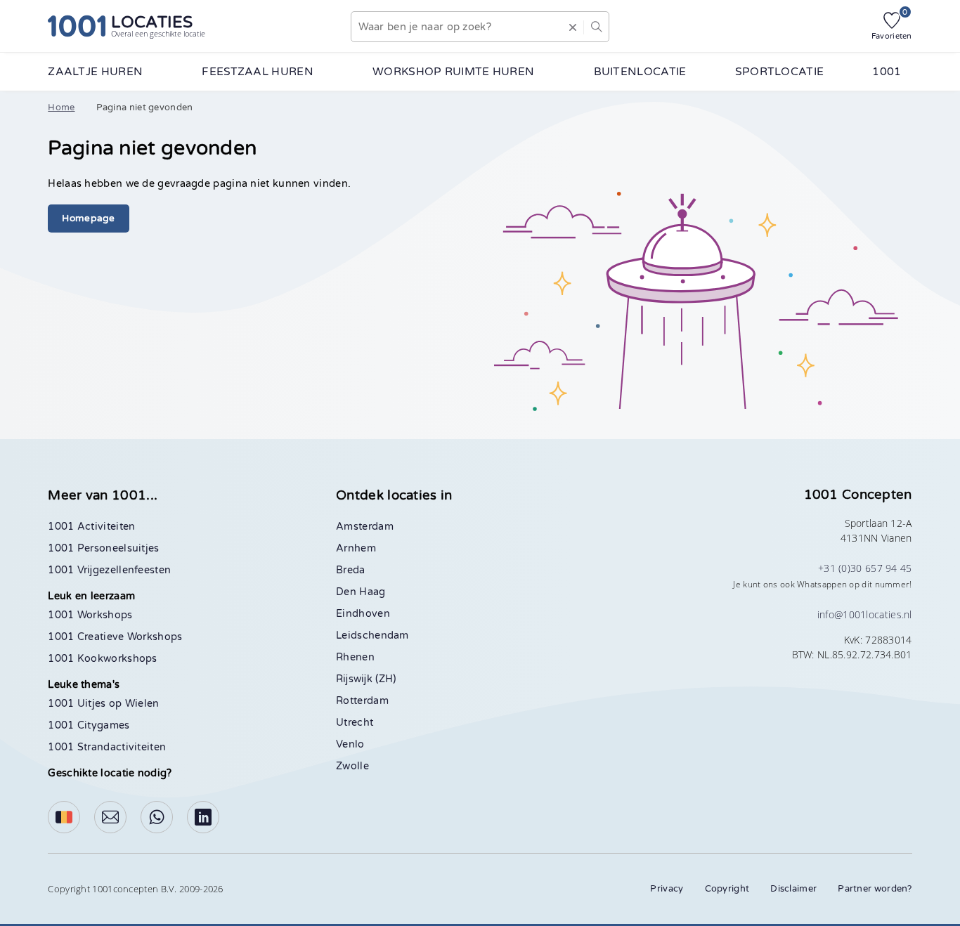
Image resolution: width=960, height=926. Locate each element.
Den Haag (360, 592)
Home (61, 107)
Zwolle (352, 766)
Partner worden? (875, 888)
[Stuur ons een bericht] (110, 817)
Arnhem (356, 548)
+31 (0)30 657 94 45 (865, 568)
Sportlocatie (779, 71)
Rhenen (355, 657)
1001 (886, 71)
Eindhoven (363, 614)
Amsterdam (365, 527)
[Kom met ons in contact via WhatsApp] (157, 817)
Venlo (350, 744)
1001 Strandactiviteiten (107, 747)
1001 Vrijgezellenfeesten (109, 570)
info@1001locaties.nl (864, 614)
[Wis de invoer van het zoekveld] (572, 27)
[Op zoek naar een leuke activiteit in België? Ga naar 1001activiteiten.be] (64, 817)
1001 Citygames (88, 725)
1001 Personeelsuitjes (103, 548)
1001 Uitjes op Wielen (103, 704)
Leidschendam (372, 635)
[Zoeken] (596, 27)
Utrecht (354, 723)
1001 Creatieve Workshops (115, 637)
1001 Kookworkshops (102, 659)
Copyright (727, 888)
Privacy (666, 888)
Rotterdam (362, 701)
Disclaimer (793, 888)
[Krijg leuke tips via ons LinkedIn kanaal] (203, 817)
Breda (350, 570)
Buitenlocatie (640, 71)
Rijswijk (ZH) (366, 679)
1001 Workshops (90, 615)
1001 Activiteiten (91, 527)
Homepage (88, 218)
